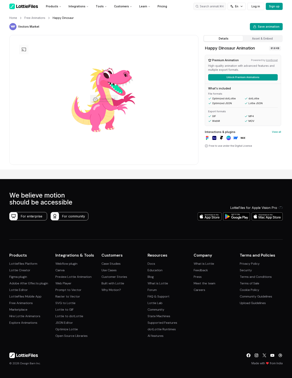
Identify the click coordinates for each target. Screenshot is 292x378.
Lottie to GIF (64, 309)
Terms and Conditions (256, 277)
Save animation (268, 26)
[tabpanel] (243, 107)
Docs (151, 264)
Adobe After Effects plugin (28, 283)
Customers (121, 6)
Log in (255, 6)
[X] (264, 355)
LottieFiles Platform (23, 264)
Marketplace (18, 309)
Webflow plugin (66, 264)
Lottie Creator (19, 270)
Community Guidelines (256, 296)
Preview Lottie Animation (73, 277)
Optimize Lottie (66, 329)
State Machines (159, 316)
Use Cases (109, 270)
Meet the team (204, 283)
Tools (100, 6)
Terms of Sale (249, 283)
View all (276, 131)
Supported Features (162, 323)
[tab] (223, 38)
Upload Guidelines (253, 303)
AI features (155, 336)
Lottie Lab (155, 303)
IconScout (272, 60)
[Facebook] (248, 355)
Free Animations (21, 303)
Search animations (212, 6)
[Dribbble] (280, 355)
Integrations (77, 6)
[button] (12, 26)
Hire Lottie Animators (24, 316)
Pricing (162, 6)
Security (246, 270)
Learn (143, 6)
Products (52, 6)
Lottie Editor (18, 290)
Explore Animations (23, 323)
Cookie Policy (249, 290)
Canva (60, 270)
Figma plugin (18, 277)
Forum (152, 290)
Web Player (63, 283)
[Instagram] (256, 355)
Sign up (274, 6)
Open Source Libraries (71, 336)
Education (155, 270)
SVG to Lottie (65, 303)
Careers (199, 290)
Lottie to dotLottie (69, 316)
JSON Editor (64, 323)
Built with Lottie (113, 283)
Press (198, 277)
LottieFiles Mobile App (25, 296)
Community (156, 309)
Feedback (201, 270)
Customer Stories (114, 277)
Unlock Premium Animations (242, 77)
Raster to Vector (67, 296)
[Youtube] (272, 355)
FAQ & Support (158, 296)
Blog (151, 277)
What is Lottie (158, 283)
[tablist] (243, 38)
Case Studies (111, 264)
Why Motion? (111, 290)
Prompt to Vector (68, 290)
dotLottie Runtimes (162, 329)
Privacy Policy (250, 264)
